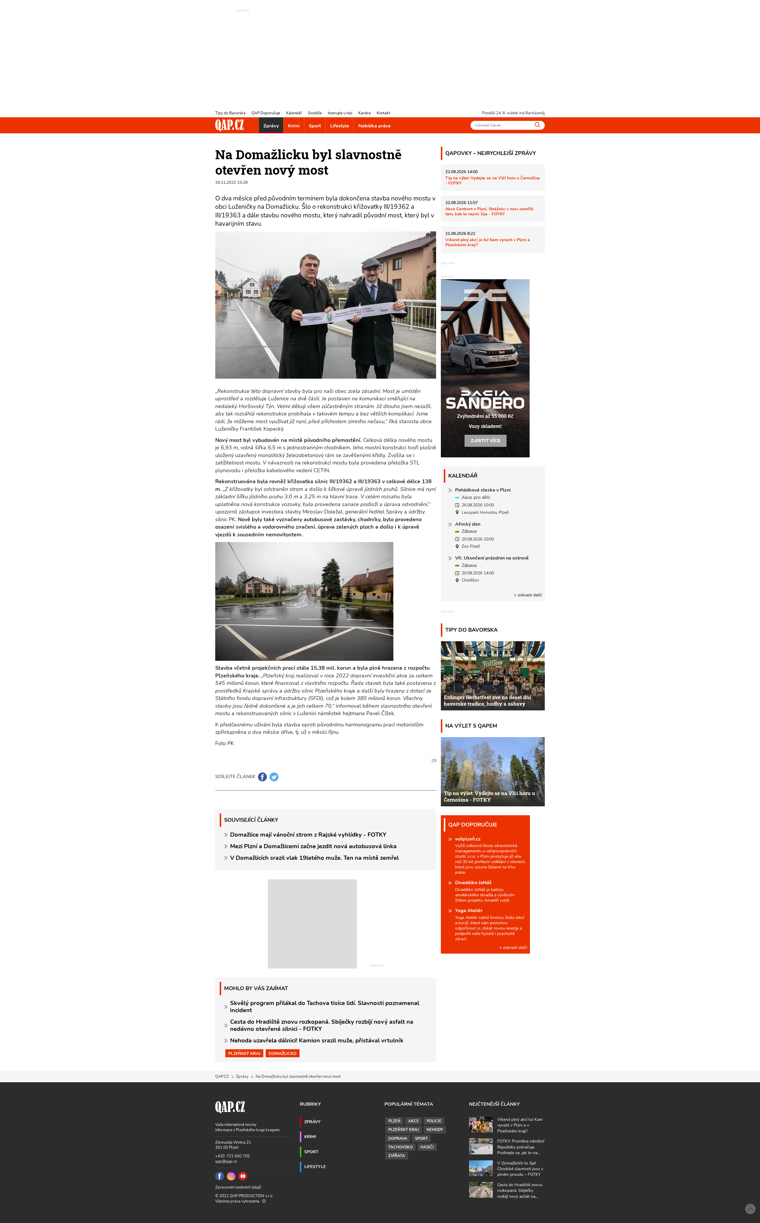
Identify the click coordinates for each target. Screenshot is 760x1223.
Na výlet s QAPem (471, 725)
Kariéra (364, 113)
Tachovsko (400, 1147)
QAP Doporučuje (265, 113)
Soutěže (315, 113)
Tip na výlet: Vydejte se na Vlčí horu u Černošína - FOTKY (492, 180)
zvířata (396, 1156)
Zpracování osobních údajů (238, 1187)
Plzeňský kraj (244, 1053)
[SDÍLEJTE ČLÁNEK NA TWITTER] (274, 776)
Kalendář (294, 113)
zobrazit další (529, 595)
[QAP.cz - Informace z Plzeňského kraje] (229, 125)
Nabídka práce (374, 126)
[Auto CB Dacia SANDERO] (485, 368)
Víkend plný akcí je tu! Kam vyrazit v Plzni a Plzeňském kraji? (487, 242)
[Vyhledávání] (537, 124)
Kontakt (383, 113)
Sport (315, 126)
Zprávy (271, 126)
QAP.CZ (222, 1076)
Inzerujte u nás (340, 113)
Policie (434, 1121)
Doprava (397, 1138)
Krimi (294, 126)
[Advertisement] (380, 55)
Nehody (435, 1129)
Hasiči (427, 1147)
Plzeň (394, 1121)
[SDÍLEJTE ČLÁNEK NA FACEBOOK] (262, 776)
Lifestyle (339, 126)
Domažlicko (283, 1053)
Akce (413, 1121)
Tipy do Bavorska (230, 113)
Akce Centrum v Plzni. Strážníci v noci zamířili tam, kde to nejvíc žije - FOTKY (489, 211)
